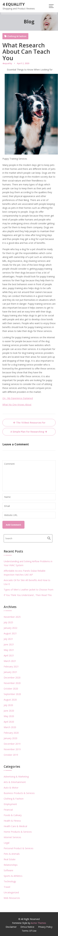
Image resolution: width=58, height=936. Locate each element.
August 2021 (10, 633)
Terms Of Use (29, 930)
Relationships (11, 864)
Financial (8, 809)
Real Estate (9, 859)
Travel (7, 886)
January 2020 (10, 738)
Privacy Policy (45, 926)
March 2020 (10, 727)
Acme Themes (38, 922)
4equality (7, 63)
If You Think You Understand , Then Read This (28, 595)
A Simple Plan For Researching (27, 431)
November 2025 (12, 616)
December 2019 (12, 743)
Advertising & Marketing (16, 776)
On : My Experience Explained (17, 398)
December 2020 (12, 677)
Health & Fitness (12, 820)
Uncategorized (11, 892)
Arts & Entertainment (15, 782)
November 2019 (12, 749)
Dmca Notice (27, 926)
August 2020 (10, 699)
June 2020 (9, 710)
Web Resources (12, 897)
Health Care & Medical (15, 826)
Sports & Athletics (13, 875)
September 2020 (12, 694)
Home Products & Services (18, 831)
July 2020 (8, 705)
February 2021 (11, 666)
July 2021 (8, 638)
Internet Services (12, 837)
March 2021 (10, 661)
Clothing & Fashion (16, 36)
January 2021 (10, 672)
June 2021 (9, 644)
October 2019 (11, 754)
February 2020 (11, 732)
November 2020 (12, 683)
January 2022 (10, 627)
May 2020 (9, 716)
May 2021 (9, 649)
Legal (6, 842)
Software (8, 870)
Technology (10, 881)
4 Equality (14, 4)
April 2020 (9, 721)
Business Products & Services (19, 793)
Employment (10, 804)
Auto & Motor (11, 787)
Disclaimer (11, 926)
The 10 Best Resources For (30, 422)
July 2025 (8, 622)
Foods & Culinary (13, 815)
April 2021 (9, 655)
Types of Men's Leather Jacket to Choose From (28, 589)
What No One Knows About (16, 404)
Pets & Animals (12, 853)
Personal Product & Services (18, 848)
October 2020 (11, 688)
